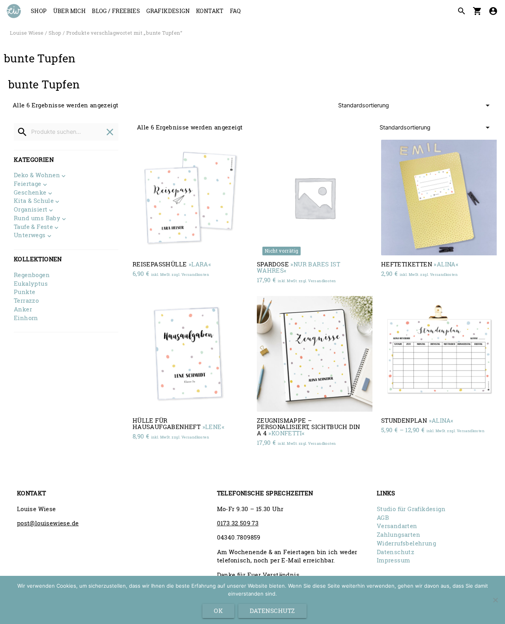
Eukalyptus (31, 283)
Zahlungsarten (398, 534)
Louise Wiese (27, 32)
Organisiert (30, 210)
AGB (383, 517)
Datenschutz (395, 552)
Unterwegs (30, 235)
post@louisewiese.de (48, 523)
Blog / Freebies (116, 11)
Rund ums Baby (37, 218)
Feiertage (27, 184)
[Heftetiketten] (439, 197)
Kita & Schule (34, 201)
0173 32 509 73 (238, 523)
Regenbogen (32, 275)
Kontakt (210, 11)
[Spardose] (314, 197)
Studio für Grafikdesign (411, 509)
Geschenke (30, 193)
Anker (23, 309)
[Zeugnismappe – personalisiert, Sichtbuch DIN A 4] (314, 354)
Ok (218, 611)
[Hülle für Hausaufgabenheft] (190, 354)
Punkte (24, 292)
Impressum (393, 560)
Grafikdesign (168, 11)
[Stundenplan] (439, 354)
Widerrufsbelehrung (406, 543)
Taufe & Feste (33, 227)
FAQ (235, 11)
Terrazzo (26, 300)
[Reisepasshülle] (190, 197)
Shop (39, 11)
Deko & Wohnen (37, 175)
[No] (495, 600)
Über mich (69, 11)
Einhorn (26, 318)
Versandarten (397, 526)
